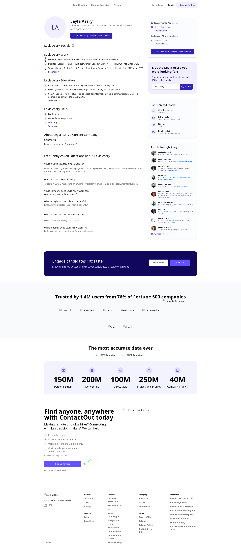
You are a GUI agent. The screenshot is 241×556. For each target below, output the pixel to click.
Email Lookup (80, 5)
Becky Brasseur (164, 227)
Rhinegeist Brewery (185, 161)
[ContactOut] (56, 5)
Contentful (87, 59)
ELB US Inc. (172, 222)
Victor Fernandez (165, 202)
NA (187, 230)
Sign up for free (187, 5)
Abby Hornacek (165, 110)
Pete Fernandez (165, 159)
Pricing (117, 5)
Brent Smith (163, 218)
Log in (171, 5)
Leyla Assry (81, 21)
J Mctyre (161, 209)
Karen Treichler (164, 184)
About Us (143, 498)
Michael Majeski (165, 152)
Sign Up (180, 262)
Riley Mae (162, 124)
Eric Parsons (163, 191)
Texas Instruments (180, 186)
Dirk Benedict (164, 131)
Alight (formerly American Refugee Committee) (174, 178)
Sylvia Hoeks (163, 117)
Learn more (158, 262)
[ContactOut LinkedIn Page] (45, 522)
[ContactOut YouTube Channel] (50, 522)
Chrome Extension (100, 5)
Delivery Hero (107, 63)
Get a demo (157, 5)
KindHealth (173, 170)
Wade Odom (163, 166)
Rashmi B (162, 175)
